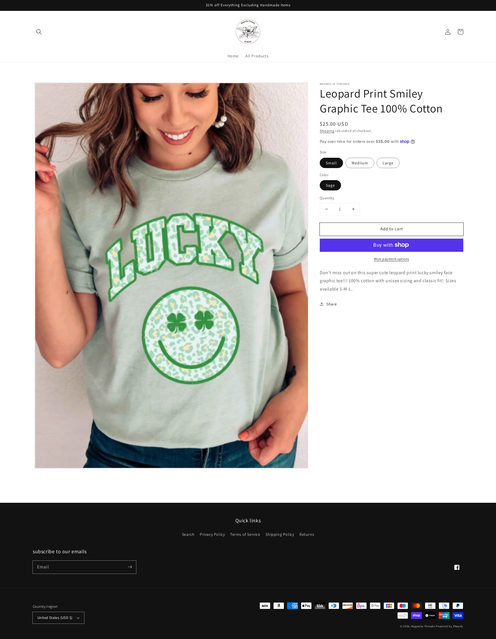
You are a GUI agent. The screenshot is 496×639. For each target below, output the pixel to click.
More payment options (391, 258)
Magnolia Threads (423, 626)
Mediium (360, 162)
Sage (330, 185)
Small (331, 162)
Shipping (327, 130)
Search (188, 534)
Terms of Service (245, 534)
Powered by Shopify (449, 626)
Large (388, 162)
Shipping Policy (280, 534)
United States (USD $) (54, 617)
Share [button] (331, 304)
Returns (306, 534)
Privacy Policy (212, 534)
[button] (39, 32)
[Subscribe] (129, 567)
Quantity (327, 198)
